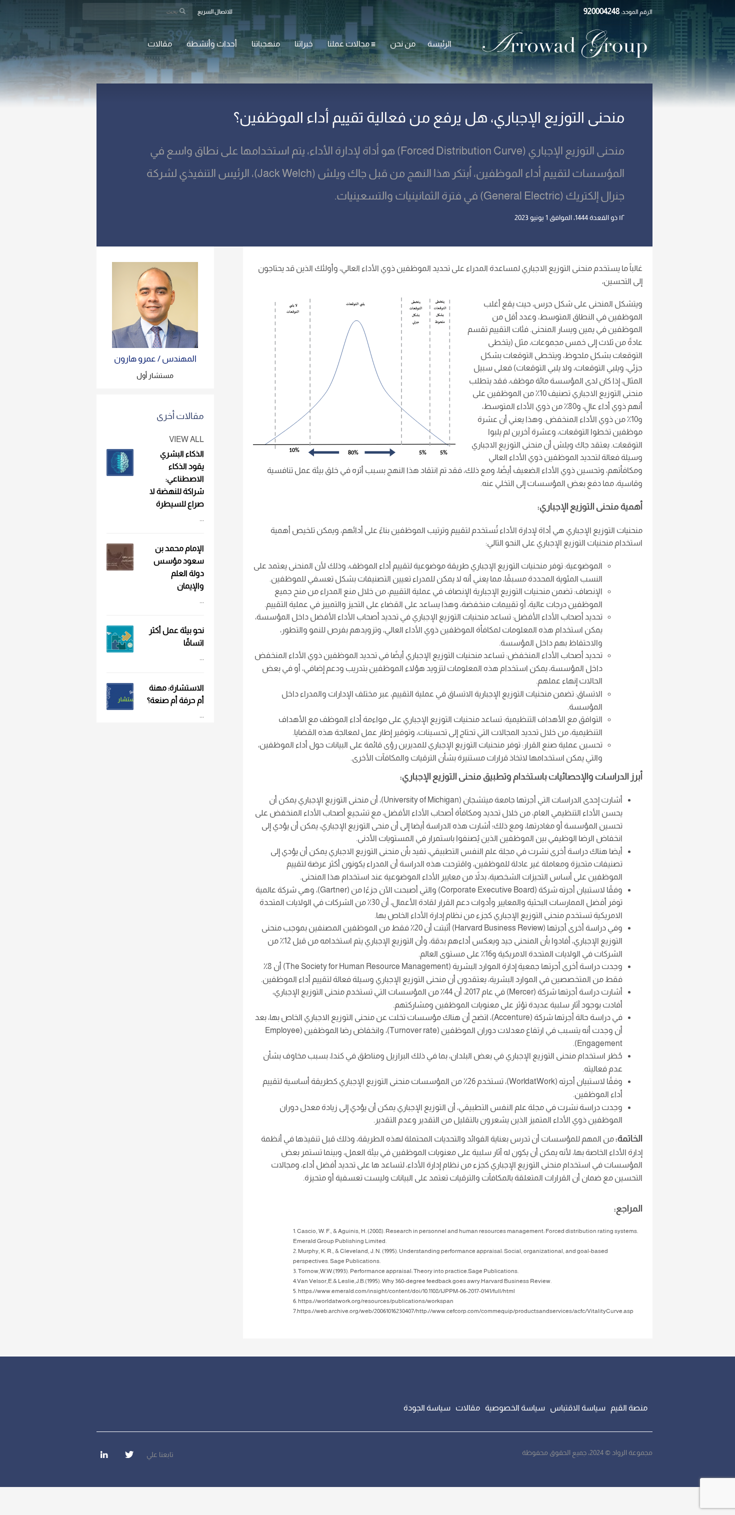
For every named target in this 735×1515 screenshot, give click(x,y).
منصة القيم (629, 1408)
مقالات (468, 1408)
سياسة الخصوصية (515, 1408)
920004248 (602, 11)
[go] (183, 11)
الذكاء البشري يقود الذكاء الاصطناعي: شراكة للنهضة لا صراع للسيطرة (177, 479)
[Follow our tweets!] (129, 1454)
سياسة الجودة (427, 1408)
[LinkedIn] (104, 1454)
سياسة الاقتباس (578, 1408)
